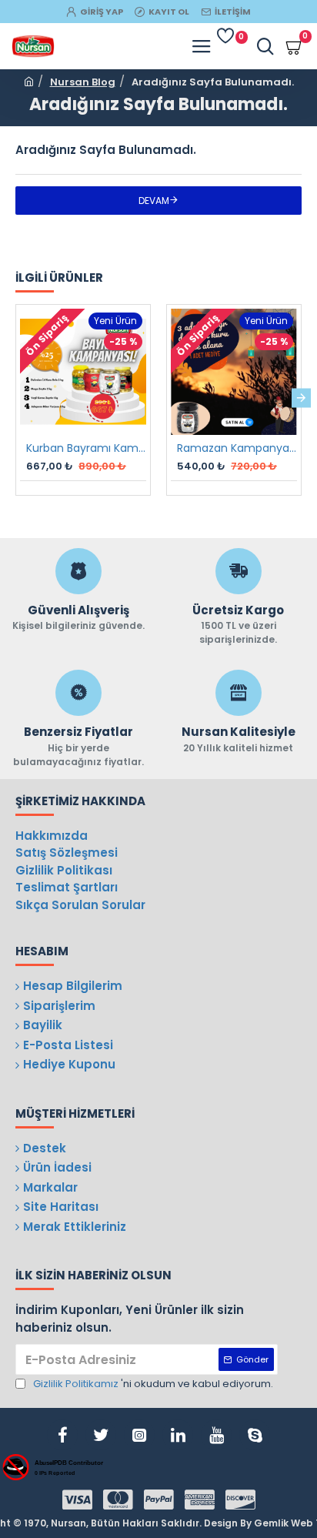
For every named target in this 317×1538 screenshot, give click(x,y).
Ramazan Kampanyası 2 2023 (237, 448)
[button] (15, 397)
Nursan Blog (82, 82)
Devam (153, 200)
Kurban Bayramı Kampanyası (86, 448)
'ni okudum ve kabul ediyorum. (153, 1383)
